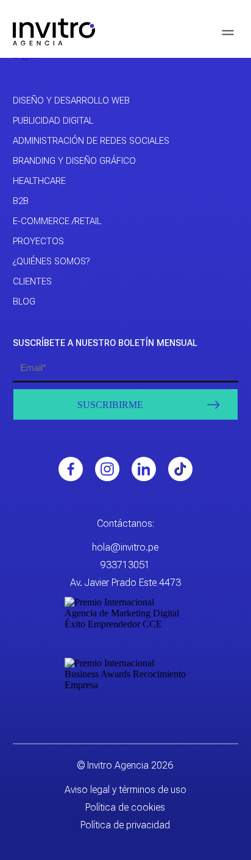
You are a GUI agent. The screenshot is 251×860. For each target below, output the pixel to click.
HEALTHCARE (39, 180)
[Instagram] (107, 469)
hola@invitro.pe (125, 547)
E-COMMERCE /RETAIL (57, 221)
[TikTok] (180, 469)
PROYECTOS (38, 241)
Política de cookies (125, 807)
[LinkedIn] (144, 469)
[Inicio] (54, 32)
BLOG (24, 301)
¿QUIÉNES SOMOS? (51, 261)
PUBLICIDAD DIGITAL (53, 120)
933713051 (125, 565)
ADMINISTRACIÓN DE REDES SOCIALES (91, 140)
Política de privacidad (125, 825)
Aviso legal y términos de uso (125, 789)
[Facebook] (70, 469)
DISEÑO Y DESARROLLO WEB (71, 100)
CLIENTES (32, 281)
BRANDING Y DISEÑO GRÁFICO (74, 160)
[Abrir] (227, 32)
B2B (21, 201)
